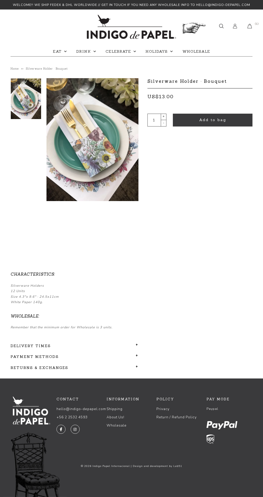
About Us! (115, 417)
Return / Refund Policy (176, 417)
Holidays (156, 51)
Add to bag (212, 120)
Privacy (163, 408)
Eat (57, 51)
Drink (83, 51)
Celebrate (118, 51)
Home (15, 68)
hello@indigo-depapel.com (81, 408)
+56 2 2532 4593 (72, 417)
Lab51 (177, 466)
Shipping (115, 408)
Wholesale (196, 51)
